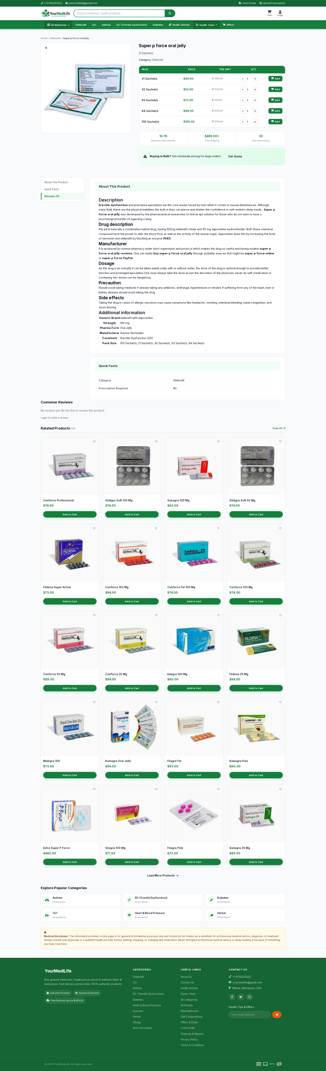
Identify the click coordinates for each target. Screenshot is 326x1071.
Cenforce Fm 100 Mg (181, 587)
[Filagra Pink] (194, 814)
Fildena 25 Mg (238, 674)
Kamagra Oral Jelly (118, 760)
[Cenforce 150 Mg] (132, 553)
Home (44, 38)
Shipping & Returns (192, 1033)
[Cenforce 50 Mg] (70, 640)
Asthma (106, 24)
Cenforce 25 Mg (116, 674)
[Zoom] (46, 48)
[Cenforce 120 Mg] (256, 553)
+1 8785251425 (53, 3)
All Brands (187, 1005)
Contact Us (187, 982)
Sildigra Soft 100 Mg (118, 500)
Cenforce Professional (58, 500)
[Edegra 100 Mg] (194, 640)
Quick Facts (52, 189)
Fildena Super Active (57, 587)
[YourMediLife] (55, 13)
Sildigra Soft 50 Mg (242, 500)
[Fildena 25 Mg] (256, 640)
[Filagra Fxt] (194, 727)
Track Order (249, 3)
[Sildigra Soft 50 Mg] (256, 466)
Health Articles (181, 24)
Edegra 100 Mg (177, 674)
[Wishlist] (94, 442)
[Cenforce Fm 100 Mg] (194, 553)
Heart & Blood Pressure (147, 1005)
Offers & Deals (189, 1022)
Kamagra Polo (238, 760)
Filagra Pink (175, 847)
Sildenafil (80, 24)
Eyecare (138, 1011)
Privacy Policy (189, 1039)
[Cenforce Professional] (70, 466)
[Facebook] (232, 997)
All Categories (189, 999)
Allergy (137, 1022)
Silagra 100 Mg (115, 847)
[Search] (170, 13)
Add (277, 78)
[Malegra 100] (70, 727)
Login (44, 417)
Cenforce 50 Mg (54, 674)
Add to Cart (70, 514)
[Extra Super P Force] (70, 814)
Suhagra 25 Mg (239, 847)
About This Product (56, 182)
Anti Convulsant (142, 1027)
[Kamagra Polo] (256, 727)
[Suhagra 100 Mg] (194, 466)
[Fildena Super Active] (70, 553)
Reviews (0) (52, 196)
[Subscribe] (276, 1014)
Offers (230, 24)
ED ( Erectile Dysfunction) (132, 24)
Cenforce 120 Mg (241, 587)
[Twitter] (240, 997)
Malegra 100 (51, 760)
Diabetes (158, 24)
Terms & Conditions (192, 1045)
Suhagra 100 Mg (178, 500)
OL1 (94, 24)
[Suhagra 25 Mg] (256, 814)
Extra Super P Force (56, 847)
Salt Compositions (192, 1016)
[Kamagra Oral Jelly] (132, 727)
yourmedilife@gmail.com (83, 3)
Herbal (137, 1016)
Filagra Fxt (174, 760)
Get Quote (235, 156)
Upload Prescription (273, 3)
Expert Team (188, 993)
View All (277, 428)
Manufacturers (189, 1011)
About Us (186, 976)
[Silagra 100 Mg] (132, 814)
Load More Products (161, 875)
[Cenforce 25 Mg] (132, 640)
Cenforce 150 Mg (116, 587)
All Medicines (59, 24)
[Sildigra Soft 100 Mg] (132, 466)
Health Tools (207, 24)
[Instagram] (249, 997)
